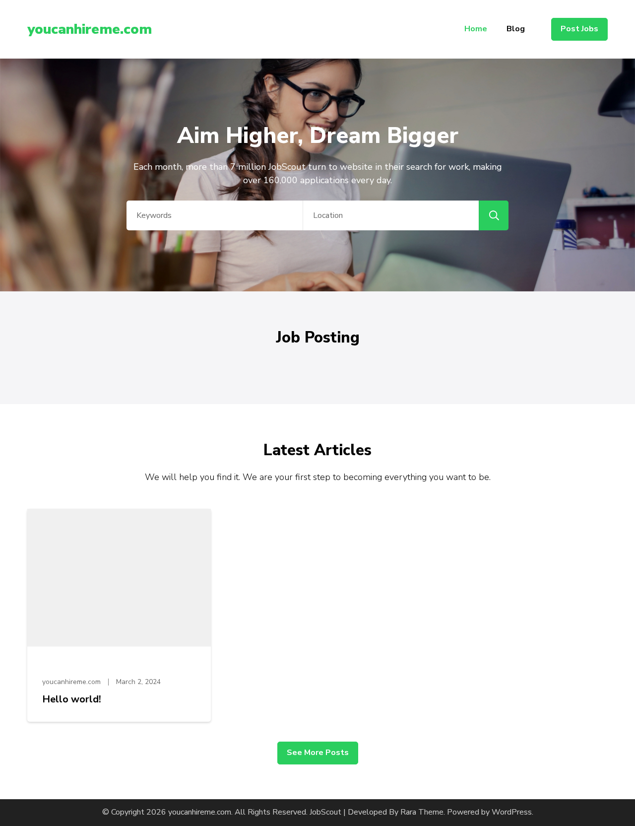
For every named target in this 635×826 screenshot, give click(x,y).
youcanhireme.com (89, 29)
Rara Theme (422, 812)
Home (475, 28)
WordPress (512, 812)
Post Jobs (579, 28)
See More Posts (318, 752)
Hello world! (71, 699)
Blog (516, 28)
